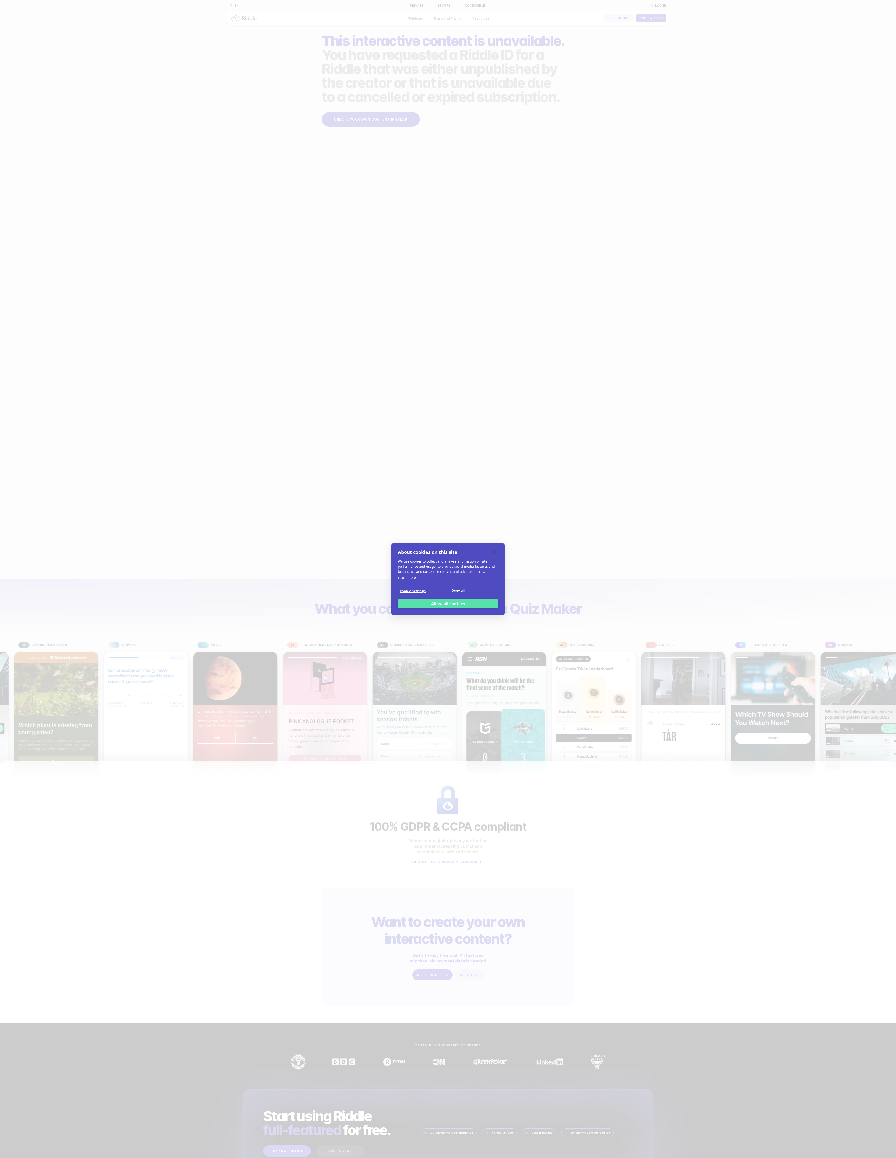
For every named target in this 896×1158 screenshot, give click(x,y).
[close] (495, 552)
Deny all (458, 590)
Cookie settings (413, 590)
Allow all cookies (448, 603)
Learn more (407, 577)
